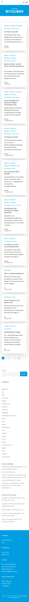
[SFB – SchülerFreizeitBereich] (14, 279)
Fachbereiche (6, 404)
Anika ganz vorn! (18, 510)
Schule (13, 28)
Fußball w (5, 410)
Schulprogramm (7, 445)
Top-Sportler (7, 329)
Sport (17, 28)
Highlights (7, 25)
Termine (18, 205)
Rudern (4, 436)
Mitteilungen (7, 28)
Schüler (4, 442)
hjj (4, 288)
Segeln (4, 448)
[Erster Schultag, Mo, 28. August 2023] (14, 307)
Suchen (4, 370)
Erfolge (6, 326)
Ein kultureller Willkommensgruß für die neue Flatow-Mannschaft (14, 468)
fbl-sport (6, 46)
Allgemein (6, 55)
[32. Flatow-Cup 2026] (14, 37)
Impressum (5, 552)
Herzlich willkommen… (9, 472)
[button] (27, 2)
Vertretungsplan (7, 540)
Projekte (4, 433)
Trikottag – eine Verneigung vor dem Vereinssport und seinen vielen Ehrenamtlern (13, 485)
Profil (3, 430)
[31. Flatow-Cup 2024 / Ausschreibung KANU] (14, 251)
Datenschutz (5, 554)
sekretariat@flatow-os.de (9, 571)
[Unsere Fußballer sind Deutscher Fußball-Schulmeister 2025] (14, 106)
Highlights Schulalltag (16, 25)
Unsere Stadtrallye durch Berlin (11, 480)
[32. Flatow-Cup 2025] (14, 142)
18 (15, 358)
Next (19, 358)
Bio (3, 392)
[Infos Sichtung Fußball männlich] (14, 177)
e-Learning (5, 398)
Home (18, 165)
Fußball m (13, 92)
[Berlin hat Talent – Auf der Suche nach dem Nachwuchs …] (14, 70)
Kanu (3, 421)
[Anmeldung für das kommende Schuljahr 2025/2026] (14, 215)
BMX (3, 395)
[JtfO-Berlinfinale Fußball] (14, 338)
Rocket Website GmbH (14, 597)
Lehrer (4, 424)
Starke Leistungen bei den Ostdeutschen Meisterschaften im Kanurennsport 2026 (14, 476)
